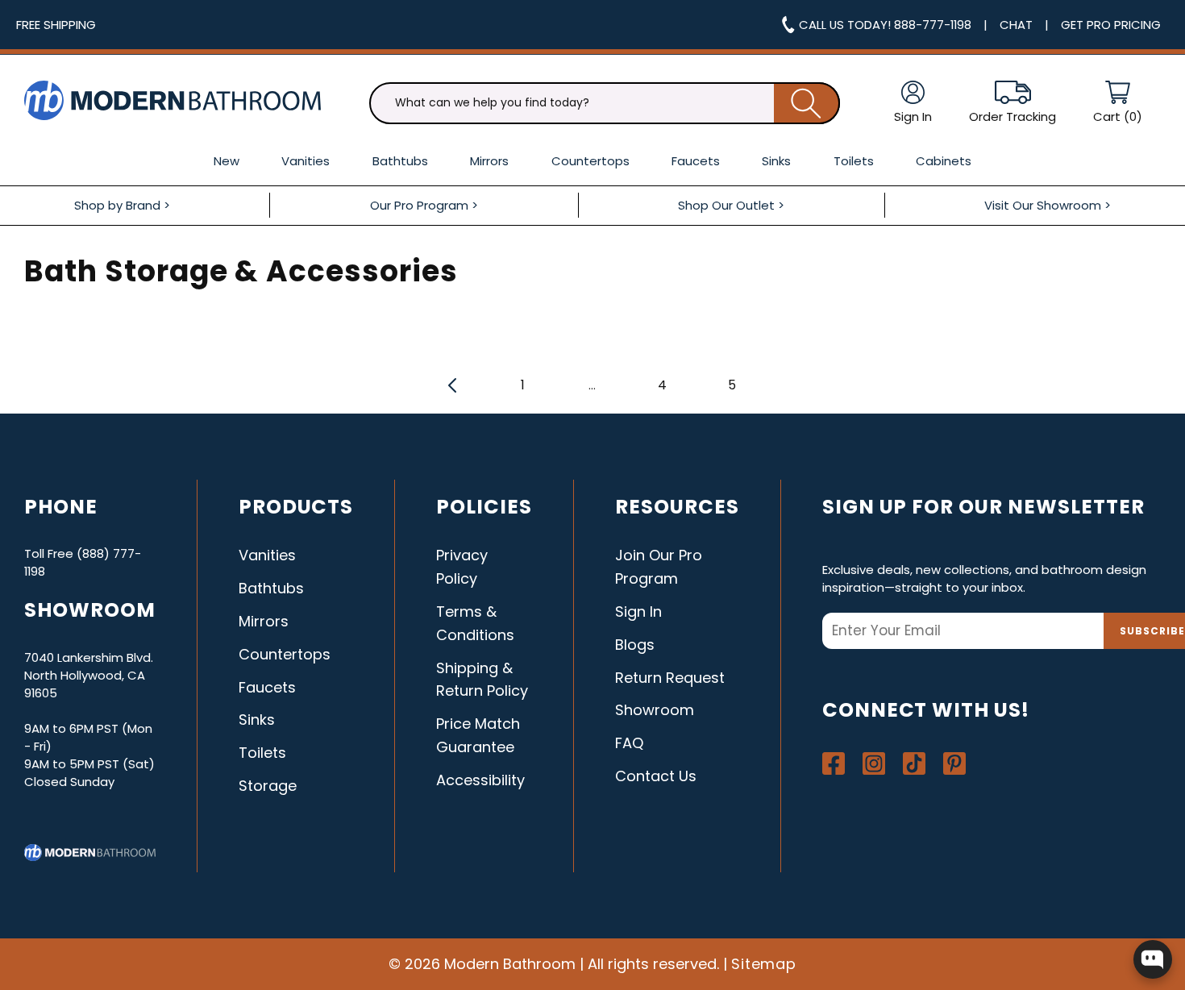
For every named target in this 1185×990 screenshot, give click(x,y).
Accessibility (480, 780)
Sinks (257, 719)
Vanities (267, 555)
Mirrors (264, 621)
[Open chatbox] (1152, 959)
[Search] (807, 103)
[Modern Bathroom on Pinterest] (954, 763)
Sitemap (764, 964)
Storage (268, 786)
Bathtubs (271, 588)
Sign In (638, 611)
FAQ (629, 743)
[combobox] (604, 103)
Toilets (262, 752)
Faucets (267, 687)
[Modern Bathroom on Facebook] (833, 763)
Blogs (635, 644)
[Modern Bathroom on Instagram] (874, 763)
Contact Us (655, 776)
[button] (1117, 103)
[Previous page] (453, 384)
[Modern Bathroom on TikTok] (914, 763)
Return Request (670, 678)
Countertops (285, 654)
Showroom (654, 710)
